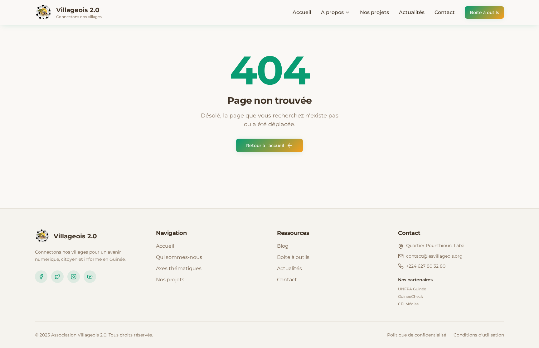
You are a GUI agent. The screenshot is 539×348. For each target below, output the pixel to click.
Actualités (412, 12)
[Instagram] (73, 276)
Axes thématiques (179, 268)
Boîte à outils (484, 12)
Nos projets (374, 12)
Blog (283, 246)
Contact (445, 12)
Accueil (302, 12)
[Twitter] (57, 276)
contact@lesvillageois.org (434, 256)
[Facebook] (41, 276)
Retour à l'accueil (265, 145)
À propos (332, 12)
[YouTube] (90, 276)
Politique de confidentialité (416, 335)
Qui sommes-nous (179, 257)
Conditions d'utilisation (479, 335)
